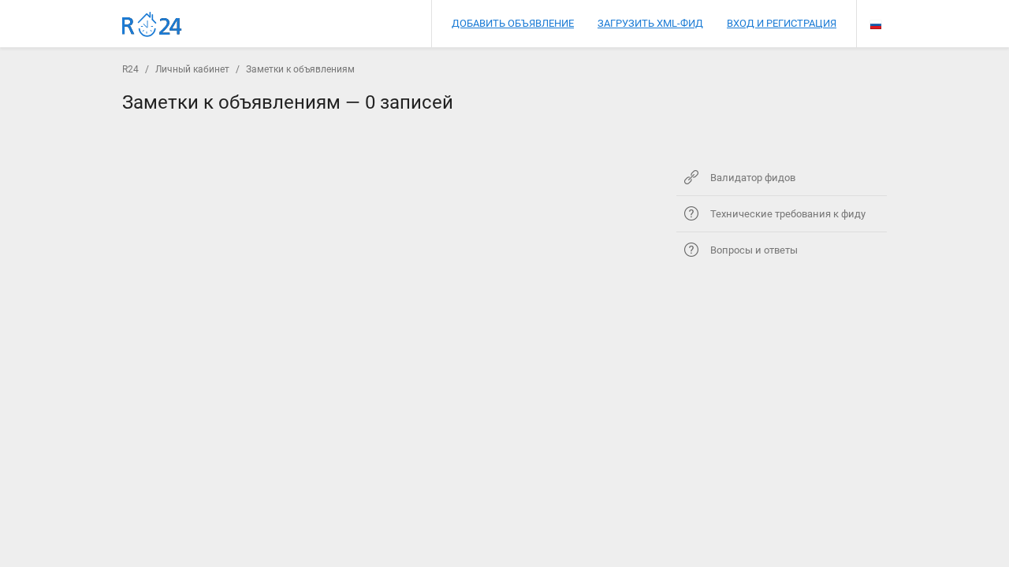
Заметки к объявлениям (300, 69)
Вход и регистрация (781, 23)
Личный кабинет (192, 69)
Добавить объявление (513, 23)
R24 (130, 69)
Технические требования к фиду (788, 214)
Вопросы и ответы (754, 250)
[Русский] (875, 24)
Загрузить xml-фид (650, 23)
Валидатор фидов (752, 177)
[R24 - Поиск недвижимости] (152, 25)
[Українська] (875, 11)
